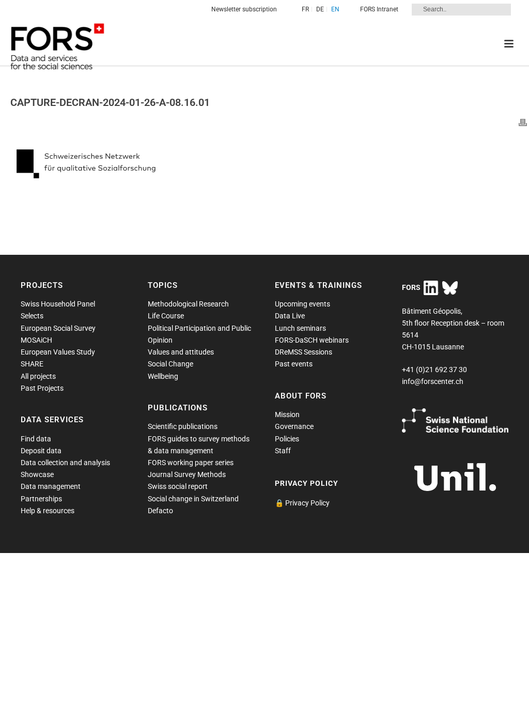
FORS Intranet (379, 9)
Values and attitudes (181, 352)
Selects (32, 316)
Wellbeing (163, 376)
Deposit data (41, 451)
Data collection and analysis (65, 462)
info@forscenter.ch (432, 381)
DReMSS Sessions (303, 352)
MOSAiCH (36, 340)
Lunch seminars (300, 328)
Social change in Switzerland (193, 499)
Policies (287, 439)
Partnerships (41, 499)
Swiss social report (178, 486)
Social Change (170, 364)
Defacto (160, 511)
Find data (36, 439)
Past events (294, 364)
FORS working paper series (191, 462)
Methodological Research (188, 304)
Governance (294, 426)
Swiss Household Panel (58, 304)
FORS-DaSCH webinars (312, 340)
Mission (287, 414)
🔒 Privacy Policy (302, 503)
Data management (51, 486)
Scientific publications (182, 426)
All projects (38, 376)
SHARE (32, 364)
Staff (283, 451)
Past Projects (42, 388)
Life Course (166, 316)
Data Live (290, 316)
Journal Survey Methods (187, 474)
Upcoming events (302, 304)
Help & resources (47, 511)
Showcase (37, 474)
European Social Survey (58, 328)
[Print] (523, 122)
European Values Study (58, 352)
